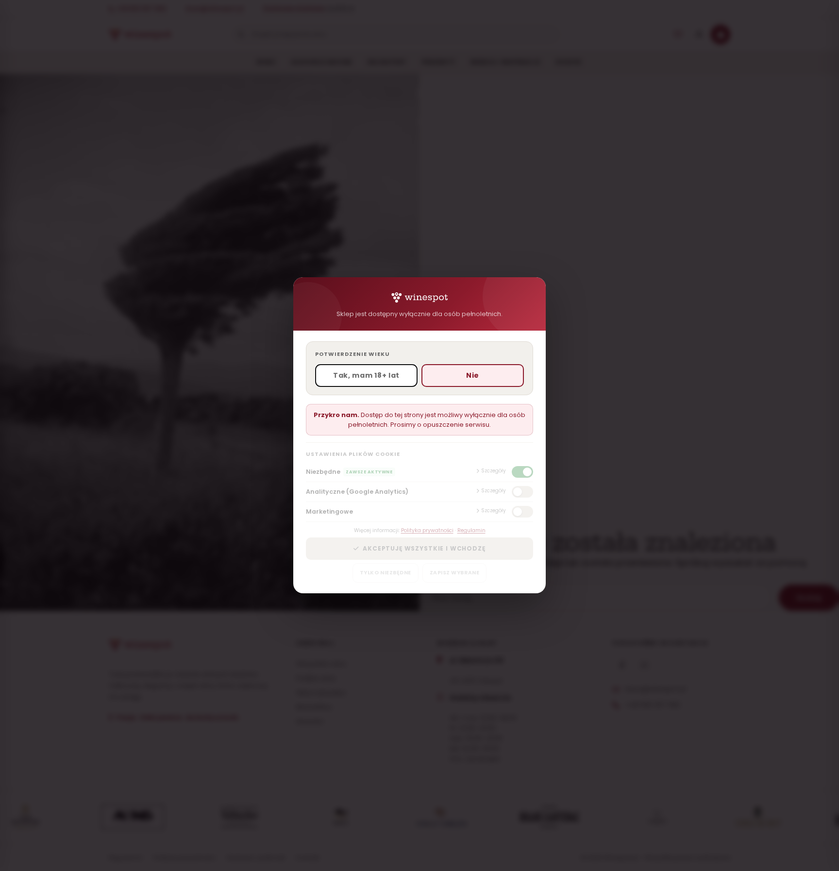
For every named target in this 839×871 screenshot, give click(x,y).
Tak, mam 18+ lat (366, 376)
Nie (472, 376)
